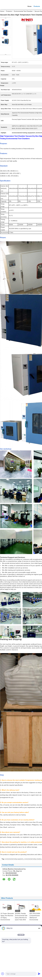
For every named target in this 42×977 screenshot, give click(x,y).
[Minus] (39, 928)
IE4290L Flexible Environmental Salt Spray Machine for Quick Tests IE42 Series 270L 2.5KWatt (21, 919)
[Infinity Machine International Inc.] (11, 6)
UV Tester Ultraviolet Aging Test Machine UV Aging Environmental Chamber (7, 918)
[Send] (39, 973)
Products (37, 6)
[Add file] (2, 973)
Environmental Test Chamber (23, 11)
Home (30, 6)
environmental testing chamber (32, 859)
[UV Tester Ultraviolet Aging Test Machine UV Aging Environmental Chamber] (7, 907)
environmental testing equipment (14, 859)
